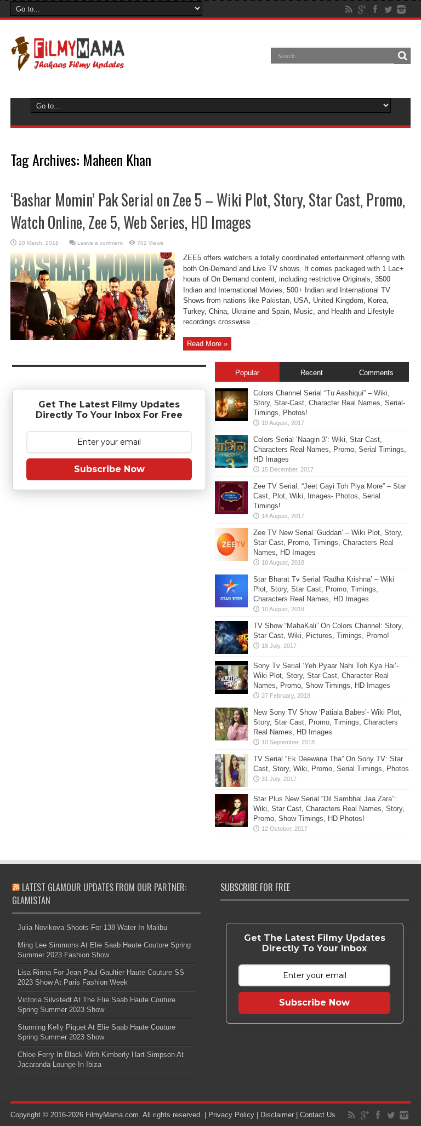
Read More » (207, 344)
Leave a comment (100, 243)
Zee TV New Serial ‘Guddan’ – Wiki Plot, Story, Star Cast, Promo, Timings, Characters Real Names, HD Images (328, 542)
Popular (247, 373)
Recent (311, 373)
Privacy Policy (231, 1115)
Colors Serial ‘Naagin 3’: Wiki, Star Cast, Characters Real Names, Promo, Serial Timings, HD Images (329, 449)
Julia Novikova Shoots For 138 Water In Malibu (92, 927)
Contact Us (317, 1115)
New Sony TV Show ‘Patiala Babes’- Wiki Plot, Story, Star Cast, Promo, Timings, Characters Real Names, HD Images (327, 722)
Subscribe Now (109, 469)
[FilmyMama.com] (68, 63)
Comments (376, 373)
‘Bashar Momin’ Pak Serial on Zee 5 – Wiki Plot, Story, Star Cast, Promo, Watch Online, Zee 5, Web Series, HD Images (207, 210)
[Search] (402, 56)
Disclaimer (277, 1115)
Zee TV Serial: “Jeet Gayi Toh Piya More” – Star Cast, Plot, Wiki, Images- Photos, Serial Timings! (329, 496)
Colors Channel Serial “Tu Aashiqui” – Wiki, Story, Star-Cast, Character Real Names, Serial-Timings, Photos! (329, 403)
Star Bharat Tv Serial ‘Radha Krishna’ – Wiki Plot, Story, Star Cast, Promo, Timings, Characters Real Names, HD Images (323, 589)
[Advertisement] (109, 671)
